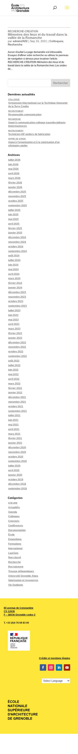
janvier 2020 (15, 475)
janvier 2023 (15, 338)
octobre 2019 (15, 479)
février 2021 (15, 438)
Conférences (15, 525)
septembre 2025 (17, 205)
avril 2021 (13, 429)
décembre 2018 (17, 484)
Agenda (12, 512)
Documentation (17, 530)
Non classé (14, 557)
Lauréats (13, 553)
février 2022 (15, 388)
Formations (14, 543)
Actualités (14, 507)
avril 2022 (13, 379)
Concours (13, 521)
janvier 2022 (15, 392)
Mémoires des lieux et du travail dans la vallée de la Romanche (37, 34)
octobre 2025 (15, 201)
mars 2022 (14, 383)
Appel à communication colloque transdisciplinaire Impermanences (37, 122)
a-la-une (12, 502)
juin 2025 (13, 214)
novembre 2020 (17, 452)
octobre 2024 (15, 246)
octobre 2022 (15, 351)
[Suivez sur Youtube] (67, 667)
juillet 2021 (14, 415)
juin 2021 (13, 420)
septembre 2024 (17, 251)
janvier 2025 (15, 232)
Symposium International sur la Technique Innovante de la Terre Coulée (38, 103)
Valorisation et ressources (23, 580)
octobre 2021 (15, 406)
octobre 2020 (15, 456)
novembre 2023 (17, 296)
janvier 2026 (15, 187)
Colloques (56, 41)
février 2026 (15, 182)
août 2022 (13, 360)
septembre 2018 (17, 488)
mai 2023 (13, 319)
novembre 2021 (17, 401)
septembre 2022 (17, 356)
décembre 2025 (17, 191)
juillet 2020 (14, 465)
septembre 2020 (17, 461)
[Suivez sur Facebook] (43, 667)
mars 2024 (14, 278)
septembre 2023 (17, 305)
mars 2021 (14, 433)
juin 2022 (13, 369)
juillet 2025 (14, 210)
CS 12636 (9, 611)
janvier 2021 (15, 443)
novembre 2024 (17, 242)
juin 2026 (13, 164)
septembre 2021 (17, 411)
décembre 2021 (17, 397)
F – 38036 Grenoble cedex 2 (19, 614)
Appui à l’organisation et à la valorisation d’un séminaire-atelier (34, 142)
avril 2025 (13, 223)
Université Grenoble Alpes (23, 576)
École (11, 534)
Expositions (15, 539)
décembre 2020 (17, 447)
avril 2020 (13, 470)
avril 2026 (13, 173)
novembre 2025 (17, 196)
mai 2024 (13, 269)
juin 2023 (13, 315)
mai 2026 (13, 168)
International (15, 548)
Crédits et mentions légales (54, 658)
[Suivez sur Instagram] (51, 667)
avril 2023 (13, 324)
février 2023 (15, 333)
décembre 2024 (17, 237)
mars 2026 (14, 178)
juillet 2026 (14, 159)
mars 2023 (14, 328)
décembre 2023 (17, 292)
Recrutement (15, 566)
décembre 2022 (17, 342)
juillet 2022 (14, 365)
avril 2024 (13, 274)
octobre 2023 (15, 301)
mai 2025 (13, 219)
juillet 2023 (14, 310)
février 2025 (15, 228)
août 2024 (13, 255)
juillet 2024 (14, 260)
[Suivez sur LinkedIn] (59, 667)
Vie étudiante (15, 585)
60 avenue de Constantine (18, 608)
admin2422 (20, 41)
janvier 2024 (15, 287)
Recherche (15, 44)
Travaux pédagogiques (21, 571)
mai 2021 (13, 424)
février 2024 (15, 283)
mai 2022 (13, 374)
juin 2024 (13, 264)
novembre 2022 (17, 347)
